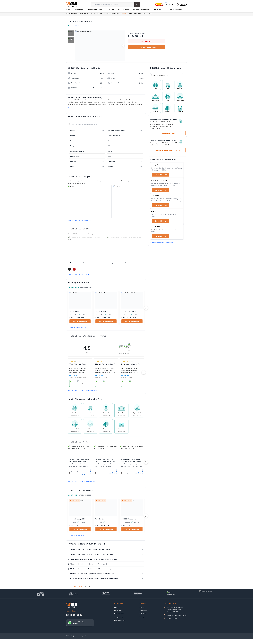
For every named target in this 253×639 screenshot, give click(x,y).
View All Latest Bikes (77, 535)
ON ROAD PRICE (123, 10)
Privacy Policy (143, 610)
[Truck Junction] (73, 593)
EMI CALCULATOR (176, 10)
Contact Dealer (161, 175)
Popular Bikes (73, 287)
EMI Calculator (119, 614)
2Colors (71, 33)
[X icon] (77, 615)
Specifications (83, 13)
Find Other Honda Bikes (146, 47)
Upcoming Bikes (86, 287)
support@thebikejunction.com (177, 615)
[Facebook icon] (67, 615)
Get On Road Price (80, 321)
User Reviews (115, 13)
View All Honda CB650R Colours (79, 274)
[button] (137, 4)
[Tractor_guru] (208, 593)
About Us (142, 607)
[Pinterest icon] (71, 615)
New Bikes (117, 607)
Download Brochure (167, 133)
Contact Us (142, 614)
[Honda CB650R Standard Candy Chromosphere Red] (125, 248)
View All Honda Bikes (77, 327)
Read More (73, 375)
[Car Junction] (171, 593)
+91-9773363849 (172, 618)
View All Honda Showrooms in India (162, 243)
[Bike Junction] (71, 4)
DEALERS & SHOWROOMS (141, 10)
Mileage (92, 13)
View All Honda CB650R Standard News (81, 482)
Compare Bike (119, 617)
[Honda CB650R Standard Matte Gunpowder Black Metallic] (86, 248)
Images (99, 13)
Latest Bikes (73, 495)
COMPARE (111, 10)
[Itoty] (106, 593)
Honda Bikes (74, 586)
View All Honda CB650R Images (78, 220)
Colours (106, 13)
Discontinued (146, 41)
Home (67, 586)
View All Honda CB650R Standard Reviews (82, 390)
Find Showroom (119, 620)
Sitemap (141, 617)
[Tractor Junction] (40, 593)
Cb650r (81, 586)
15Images (71, 39)
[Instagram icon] (74, 615)
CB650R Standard (71, 13)
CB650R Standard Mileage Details (167, 150)
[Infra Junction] (138, 593)
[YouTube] (81, 615)
